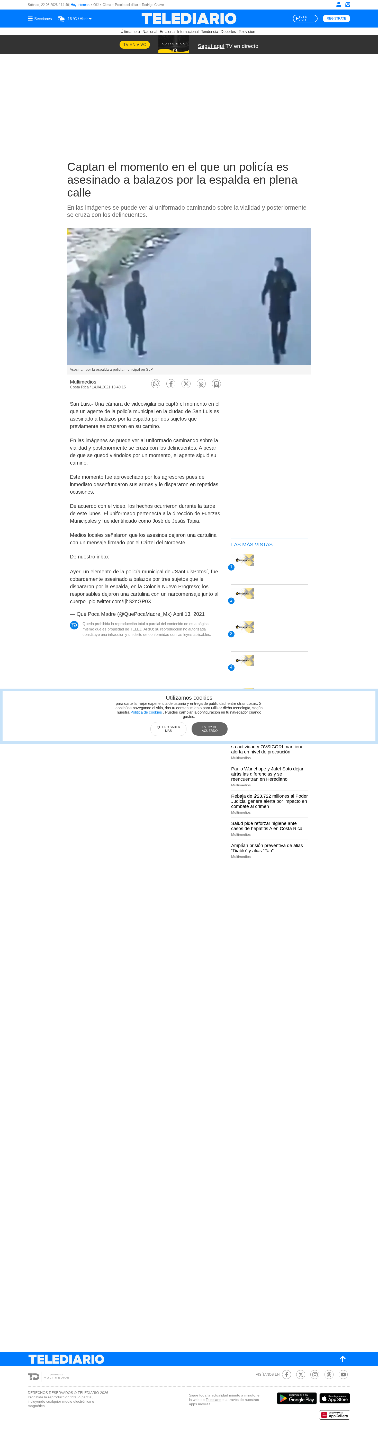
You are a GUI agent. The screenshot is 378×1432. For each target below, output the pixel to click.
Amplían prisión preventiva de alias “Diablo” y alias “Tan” (267, 848)
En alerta (167, 31)
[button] (155, 383)
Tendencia (209, 31)
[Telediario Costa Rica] (189, 19)
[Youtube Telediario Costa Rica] (343, 1374)
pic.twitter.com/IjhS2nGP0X (120, 601)
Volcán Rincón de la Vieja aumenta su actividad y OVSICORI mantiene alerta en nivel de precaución (267, 746)
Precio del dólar (126, 5)
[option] (189, 301)
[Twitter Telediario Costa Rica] (300, 1374)
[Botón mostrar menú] (40, 18)
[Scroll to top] (342, 1359)
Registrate (336, 18)
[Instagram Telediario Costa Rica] (314, 1374)
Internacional (188, 31)
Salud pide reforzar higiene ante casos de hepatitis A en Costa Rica (266, 826)
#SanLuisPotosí (190, 571)
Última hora (130, 31)
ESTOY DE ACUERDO (210, 729)
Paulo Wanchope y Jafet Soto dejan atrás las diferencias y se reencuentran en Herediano (267, 774)
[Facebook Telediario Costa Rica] (286, 1374)
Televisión (247, 31)
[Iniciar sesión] (338, 4)
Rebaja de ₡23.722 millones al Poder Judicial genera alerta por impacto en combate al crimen (269, 801)
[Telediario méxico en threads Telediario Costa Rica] (329, 1374)
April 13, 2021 (189, 614)
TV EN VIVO (303, 18)
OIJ (96, 5)
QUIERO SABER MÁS (168, 729)
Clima (107, 5)
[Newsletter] (347, 5)
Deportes (228, 31)
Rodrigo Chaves (154, 5)
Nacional (149, 31)
